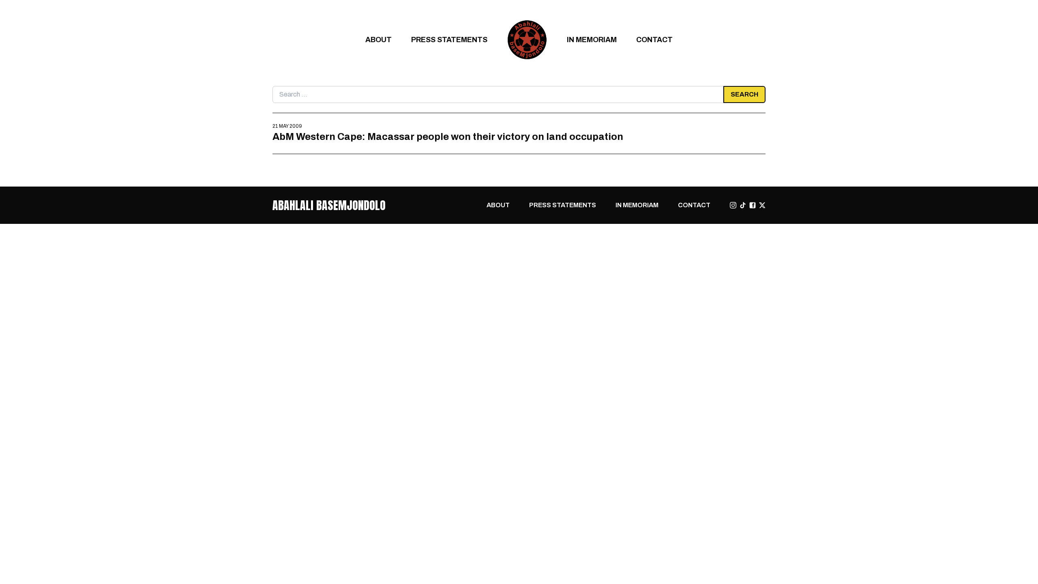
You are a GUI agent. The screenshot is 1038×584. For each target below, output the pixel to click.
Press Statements (449, 39)
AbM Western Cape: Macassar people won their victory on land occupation (447, 136)
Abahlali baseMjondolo (329, 205)
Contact (654, 39)
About (378, 39)
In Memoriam (592, 39)
